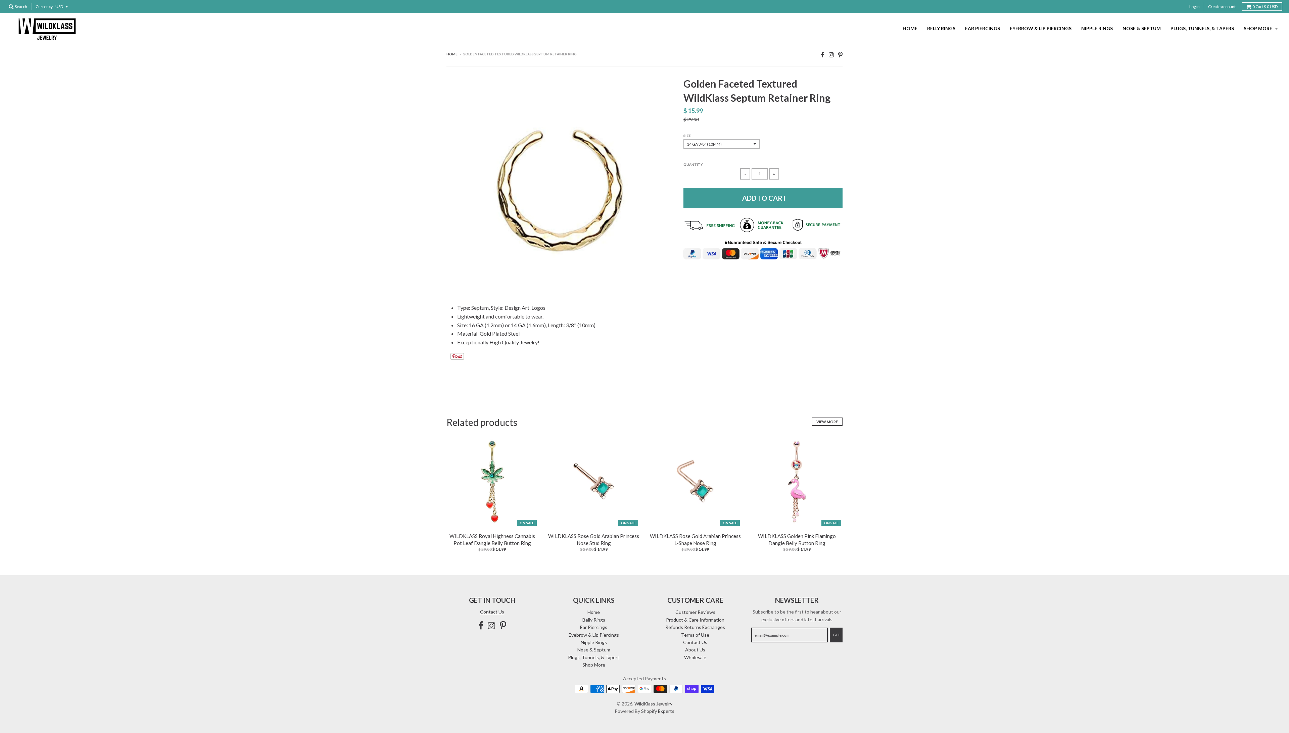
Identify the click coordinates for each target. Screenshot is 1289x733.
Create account (1222, 6)
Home (910, 28)
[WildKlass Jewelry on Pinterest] (840, 54)
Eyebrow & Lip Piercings (1040, 28)
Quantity (693, 164)
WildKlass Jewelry (653, 703)
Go (836, 635)
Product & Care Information (695, 620)
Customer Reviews (695, 612)
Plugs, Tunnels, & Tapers (1202, 28)
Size (687, 136)
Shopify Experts (657, 711)
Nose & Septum (1142, 28)
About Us (695, 649)
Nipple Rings (1097, 28)
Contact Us (492, 612)
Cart (1265, 6)
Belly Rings (941, 28)
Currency (44, 6)
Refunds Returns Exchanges (695, 627)
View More (827, 422)
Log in (1194, 6)
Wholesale (695, 657)
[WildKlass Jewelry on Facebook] (822, 54)
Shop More (1258, 28)
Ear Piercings (982, 28)
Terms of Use (695, 635)
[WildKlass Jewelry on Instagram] (831, 54)
